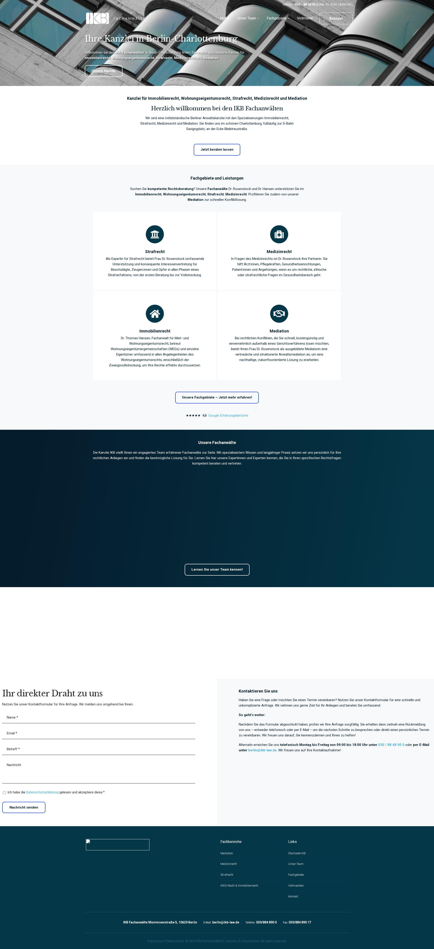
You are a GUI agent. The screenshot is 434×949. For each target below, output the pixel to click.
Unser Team (296, 864)
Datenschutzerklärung (42, 792)
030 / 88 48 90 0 (391, 745)
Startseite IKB (297, 853)
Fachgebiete (296, 874)
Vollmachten (296, 885)
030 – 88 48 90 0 (306, 4)
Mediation (226, 853)
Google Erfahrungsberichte (228, 415)
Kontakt (336, 18)
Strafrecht (226, 874)
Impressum (156, 941)
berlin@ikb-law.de (262, 750)
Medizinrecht (228, 864)
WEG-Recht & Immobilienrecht (239, 885)
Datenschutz (175, 941)
